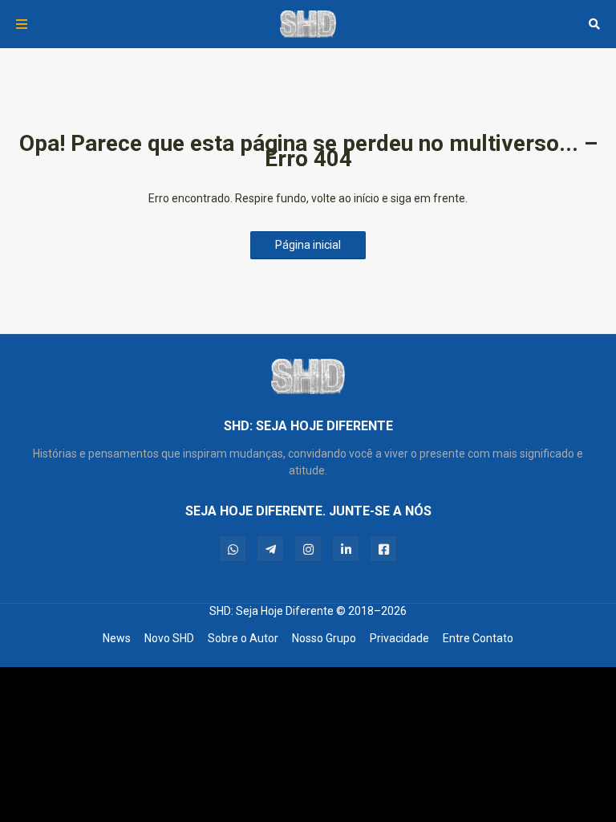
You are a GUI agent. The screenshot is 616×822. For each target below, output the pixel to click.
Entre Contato (478, 638)
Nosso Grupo (324, 638)
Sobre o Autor (243, 638)
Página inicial (308, 244)
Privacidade (399, 638)
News (117, 638)
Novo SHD (169, 638)
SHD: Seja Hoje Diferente (271, 610)
